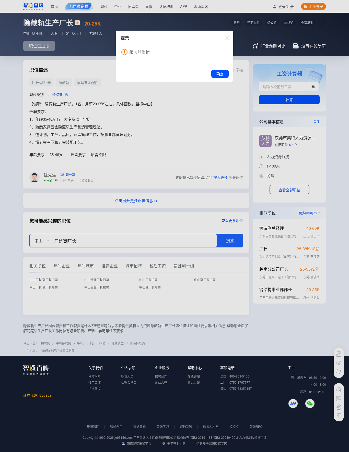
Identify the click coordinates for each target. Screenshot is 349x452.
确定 (220, 73)
